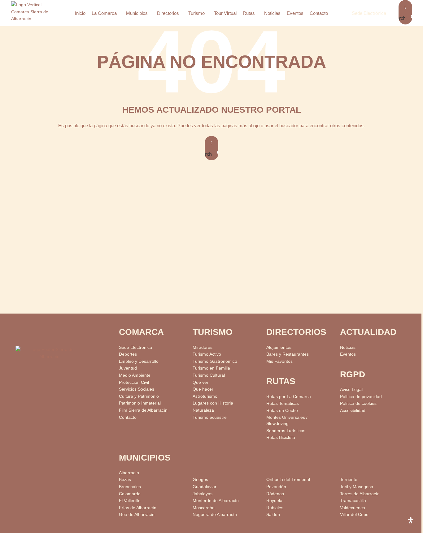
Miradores (202, 347)
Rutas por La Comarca (288, 396)
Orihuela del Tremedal (288, 479)
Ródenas (275, 493)
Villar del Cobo (354, 514)
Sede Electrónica (369, 13)
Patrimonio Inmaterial (140, 403)
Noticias (347, 347)
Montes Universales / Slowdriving (286, 420)
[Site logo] (34, 12)
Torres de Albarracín (360, 493)
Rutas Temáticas (282, 403)
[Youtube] (24, 380)
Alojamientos (278, 347)
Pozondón (276, 486)
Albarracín (129, 472)
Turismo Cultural (209, 375)
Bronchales (130, 486)
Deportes (128, 354)
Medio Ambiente (134, 375)
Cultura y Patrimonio (139, 396)
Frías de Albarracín (137, 507)
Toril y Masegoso (356, 486)
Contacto (128, 417)
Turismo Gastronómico (215, 361)
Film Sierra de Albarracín (143, 410)
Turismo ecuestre (210, 417)
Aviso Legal (351, 389)
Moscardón (204, 507)
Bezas (125, 479)
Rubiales (274, 507)
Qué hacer (203, 389)
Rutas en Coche (282, 410)
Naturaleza (203, 410)
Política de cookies (358, 403)
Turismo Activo (207, 354)
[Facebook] (50, 380)
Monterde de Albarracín (216, 500)
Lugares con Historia (213, 403)
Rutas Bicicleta (280, 437)
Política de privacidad (361, 396)
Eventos (348, 354)
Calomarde (130, 493)
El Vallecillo (130, 500)
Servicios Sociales (136, 389)
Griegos (200, 479)
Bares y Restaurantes (287, 354)
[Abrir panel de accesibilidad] (410, 520)
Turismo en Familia (211, 368)
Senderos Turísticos (285, 430)
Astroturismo (205, 396)
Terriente (348, 479)
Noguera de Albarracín (215, 514)
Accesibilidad (352, 410)
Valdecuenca (352, 507)
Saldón (273, 514)
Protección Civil (134, 382)
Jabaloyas (202, 493)
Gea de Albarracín (137, 514)
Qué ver (200, 382)
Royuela (274, 500)
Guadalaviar (204, 486)
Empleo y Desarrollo (139, 361)
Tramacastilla (353, 500)
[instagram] (76, 380)
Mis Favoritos (279, 361)
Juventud (128, 368)
